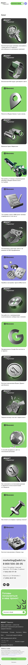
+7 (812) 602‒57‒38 (9, 572)
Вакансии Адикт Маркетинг (9, 146)
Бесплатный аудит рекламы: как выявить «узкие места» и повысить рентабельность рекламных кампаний (13, 47)
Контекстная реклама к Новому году (12, 552)
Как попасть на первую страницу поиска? (14, 520)
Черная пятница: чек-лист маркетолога (13, 417)
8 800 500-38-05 (13, 564)
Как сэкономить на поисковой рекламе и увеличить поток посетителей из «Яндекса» (13, 485)
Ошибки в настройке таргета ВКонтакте (13, 283)
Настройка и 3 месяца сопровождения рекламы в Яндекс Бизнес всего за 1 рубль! (13, 180)
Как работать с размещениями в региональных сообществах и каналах (13, 316)
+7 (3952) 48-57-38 (9, 578)
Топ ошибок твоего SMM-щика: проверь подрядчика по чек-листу (13, 215)
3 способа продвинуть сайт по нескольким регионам (10, 450)
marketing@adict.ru (14, 560)
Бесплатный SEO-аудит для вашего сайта (14, 81)
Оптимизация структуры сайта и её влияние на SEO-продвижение (12, 249)
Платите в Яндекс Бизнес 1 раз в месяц (13, 114)
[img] (25, 3)
